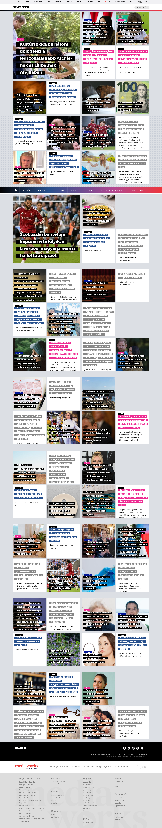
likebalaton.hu (88, 792)
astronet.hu (87, 782)
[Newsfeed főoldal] (20, 748)
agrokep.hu (55, 817)
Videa (48, 2)
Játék (131, 2)
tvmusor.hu (87, 811)
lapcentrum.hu (120, 806)
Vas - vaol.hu (55, 778)
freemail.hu (119, 798)
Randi (108, 2)
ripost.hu (118, 778)
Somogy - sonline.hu (26, 816)
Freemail (69, 2)
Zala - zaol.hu (56, 784)
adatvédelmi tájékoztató (98, 754)
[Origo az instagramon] (133, 748)
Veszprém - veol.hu (58, 781)
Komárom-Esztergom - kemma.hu (31, 811)
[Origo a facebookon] (124, 748)
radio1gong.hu (120, 817)
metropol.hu (119, 781)
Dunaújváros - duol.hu (27, 795)
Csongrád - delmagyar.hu (28, 792)
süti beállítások (125, 754)
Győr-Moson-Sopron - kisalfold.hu (31, 800)
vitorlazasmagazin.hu (90, 805)
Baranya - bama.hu (26, 785)
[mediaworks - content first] (26, 767)
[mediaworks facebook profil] (139, 767)
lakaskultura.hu (88, 787)
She (99, 2)
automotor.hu (87, 785)
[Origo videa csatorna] (137, 748)
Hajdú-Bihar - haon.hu (27, 803)
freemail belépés (142, 7)
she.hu (117, 786)
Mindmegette (38, 2)
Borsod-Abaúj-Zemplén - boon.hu (31, 790)
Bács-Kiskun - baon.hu (27, 782)
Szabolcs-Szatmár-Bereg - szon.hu (31, 819)
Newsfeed (58, 2)
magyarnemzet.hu (57, 795)
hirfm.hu (118, 820)
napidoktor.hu (88, 795)
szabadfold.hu (56, 798)
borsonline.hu (88, 822)
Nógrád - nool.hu (25, 813)
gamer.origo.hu (88, 790)
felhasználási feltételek (113, 754)
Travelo (79, 2)
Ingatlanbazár (120, 2)
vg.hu (53, 814)
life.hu (117, 784)
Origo (19, 2)
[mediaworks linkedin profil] (144, 767)
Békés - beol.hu (24, 787)
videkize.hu (87, 808)
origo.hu (54, 803)
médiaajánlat (143, 754)
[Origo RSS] (142, 748)
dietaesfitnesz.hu (89, 803)
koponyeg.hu (119, 800)
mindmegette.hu (89, 798)
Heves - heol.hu (24, 805)
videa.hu (118, 803)
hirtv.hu (53, 800)
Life (27, 2)
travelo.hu (86, 800)
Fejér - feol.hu (24, 798)
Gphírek (90, 2)
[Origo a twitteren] (129, 748)
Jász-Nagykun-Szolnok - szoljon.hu (31, 808)
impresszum (134, 754)
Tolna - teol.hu (24, 821)
